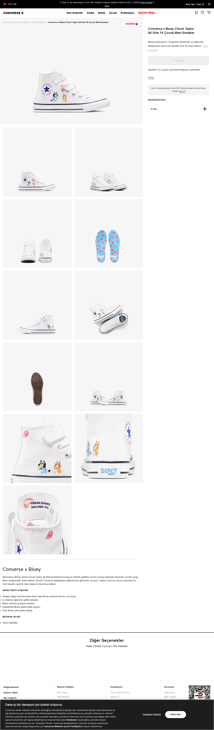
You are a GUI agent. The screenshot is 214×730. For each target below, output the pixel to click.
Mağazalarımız (11, 687)
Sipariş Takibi (11, 693)
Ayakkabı (25, 22)
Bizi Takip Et (10, 698)
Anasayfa (8, 22)
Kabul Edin (175, 714)
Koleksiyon (127, 12)
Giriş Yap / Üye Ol (195, 4)
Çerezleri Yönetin (152, 714)
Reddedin (71, 720)
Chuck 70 (115, 697)
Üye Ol (182, 91)
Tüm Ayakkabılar (39, 22)
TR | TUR (12, 4)
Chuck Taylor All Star (120, 692)
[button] (61, 2)
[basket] (209, 12)
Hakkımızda (169, 692)
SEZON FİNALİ (146, 12)
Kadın (90, 12)
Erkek (101, 12)
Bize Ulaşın (62, 692)
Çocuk (113, 12)
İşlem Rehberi (63, 697)
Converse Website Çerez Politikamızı (63, 726)
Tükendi (178, 61)
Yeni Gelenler (74, 12)
